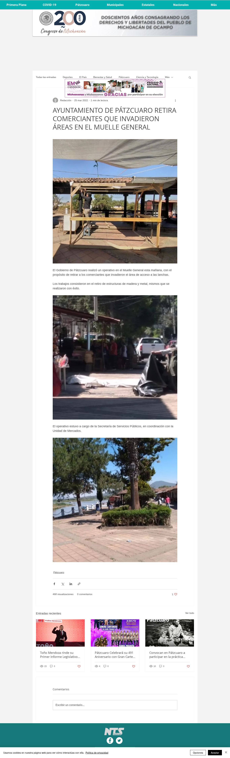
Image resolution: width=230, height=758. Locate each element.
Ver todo (189, 613)
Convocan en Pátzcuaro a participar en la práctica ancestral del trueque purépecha (167, 655)
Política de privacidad (97, 752)
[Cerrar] (226, 752)
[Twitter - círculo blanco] (119, 740)
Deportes (68, 77)
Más (167, 77)
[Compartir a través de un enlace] (79, 583)
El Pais (83, 77)
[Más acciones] (175, 100)
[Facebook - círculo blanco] (110, 740)
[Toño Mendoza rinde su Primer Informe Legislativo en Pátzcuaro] (60, 633)
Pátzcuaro (124, 77)
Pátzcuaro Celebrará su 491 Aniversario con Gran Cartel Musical (114, 655)
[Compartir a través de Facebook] (54, 583)
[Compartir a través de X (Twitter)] (62, 583)
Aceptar (215, 752)
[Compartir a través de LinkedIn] (70, 583)
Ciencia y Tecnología (147, 77)
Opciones (198, 752)
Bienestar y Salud (102, 77)
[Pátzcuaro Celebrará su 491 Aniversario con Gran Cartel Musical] (115, 633)
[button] (189, 77)
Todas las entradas (46, 77)
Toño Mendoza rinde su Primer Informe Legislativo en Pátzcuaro (59, 655)
